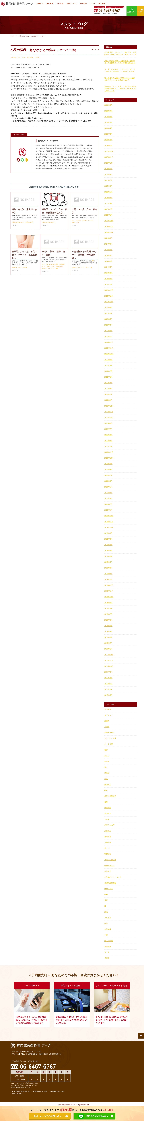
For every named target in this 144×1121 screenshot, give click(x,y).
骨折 (106, 900)
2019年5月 (108, 556)
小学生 (37, 57)
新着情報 (62, 264)
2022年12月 (108, 342)
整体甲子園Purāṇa (17, 1093)
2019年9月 (108, 533)
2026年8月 (108, 105)
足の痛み (30, 57)
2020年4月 (108, 493)
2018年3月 (108, 637)
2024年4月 (108, 267)
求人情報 (101, 3)
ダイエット (108, 715)
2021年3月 (108, 435)
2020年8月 (108, 469)
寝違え (106, 761)
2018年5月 (108, 626)
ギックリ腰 (45, 264)
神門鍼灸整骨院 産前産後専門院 (21, 1091)
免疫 (106, 779)
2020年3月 (108, 498)
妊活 (106, 923)
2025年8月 (108, 174)
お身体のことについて (18, 57)
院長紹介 (83, 3)
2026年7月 (108, 111)
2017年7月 (108, 684)
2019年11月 (108, 522)
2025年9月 (108, 169)
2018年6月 (108, 620)
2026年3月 (108, 134)
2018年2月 (108, 643)
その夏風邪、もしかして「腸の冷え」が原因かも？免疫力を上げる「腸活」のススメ (120, 53)
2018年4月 (108, 631)
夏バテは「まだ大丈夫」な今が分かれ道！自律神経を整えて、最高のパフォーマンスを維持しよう (120, 89)
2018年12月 (108, 585)
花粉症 (106, 773)
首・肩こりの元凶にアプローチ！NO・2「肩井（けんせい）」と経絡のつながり (119, 70)
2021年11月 (108, 412)
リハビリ (107, 918)
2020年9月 (108, 464)
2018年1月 (108, 649)
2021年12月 (108, 406)
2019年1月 (108, 579)
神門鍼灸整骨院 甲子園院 (40, 1091)
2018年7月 (108, 614)
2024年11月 (108, 227)
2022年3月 (108, 388)
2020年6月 (108, 481)
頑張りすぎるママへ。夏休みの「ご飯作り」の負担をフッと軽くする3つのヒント (120, 62)
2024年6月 (108, 255)
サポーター (108, 889)
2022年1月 (108, 400)
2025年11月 (108, 157)
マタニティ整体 (110, 738)
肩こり (44, 266)
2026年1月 (108, 146)
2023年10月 (108, 302)
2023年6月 (108, 313)
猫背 (106, 750)
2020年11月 (108, 452)
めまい (106, 756)
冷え (106, 767)
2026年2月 (108, 140)
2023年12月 (108, 290)
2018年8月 (108, 608)
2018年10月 (108, 597)
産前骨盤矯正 (59, 266)
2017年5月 (108, 695)
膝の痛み (107, 784)
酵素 (106, 790)
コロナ (106, 819)
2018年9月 (108, 603)
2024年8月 (108, 244)
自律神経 (107, 929)
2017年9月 (108, 672)
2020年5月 (108, 487)
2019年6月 (108, 550)
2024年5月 (108, 261)
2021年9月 (108, 423)
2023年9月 (108, 307)
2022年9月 (108, 360)
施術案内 (50, 3)
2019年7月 (108, 545)
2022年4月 (108, 383)
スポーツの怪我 (76, 220)
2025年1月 (108, 215)
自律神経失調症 (110, 883)
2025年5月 (108, 192)
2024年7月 (108, 250)
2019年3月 (108, 568)
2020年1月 (108, 510)
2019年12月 (108, 516)
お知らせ (60, 3)
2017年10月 (108, 666)
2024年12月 (108, 221)
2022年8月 (108, 365)
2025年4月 (108, 198)
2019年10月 (108, 527)
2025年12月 (108, 151)
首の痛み (107, 813)
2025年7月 (108, 180)
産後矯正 (107, 871)
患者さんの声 (29, 222)
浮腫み (106, 721)
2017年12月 (108, 655)
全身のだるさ (109, 865)
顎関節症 (107, 854)
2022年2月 (108, 394)
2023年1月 (108, 336)
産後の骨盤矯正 (53, 264)
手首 (106, 935)
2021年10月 (108, 417)
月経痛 (106, 958)
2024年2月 (108, 279)
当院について (72, 3)
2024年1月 (108, 284)
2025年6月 (108, 186)
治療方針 (40, 3)
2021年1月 (108, 446)
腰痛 (57, 268)
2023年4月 (108, 325)
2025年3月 (108, 203)
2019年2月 (108, 574)
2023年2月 (108, 331)
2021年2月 (108, 441)
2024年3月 (108, 273)
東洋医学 (107, 946)
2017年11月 (108, 660)
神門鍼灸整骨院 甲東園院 (57, 1091)
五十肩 (106, 952)
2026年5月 (108, 122)
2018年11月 (108, 591)
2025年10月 (108, 163)
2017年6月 (108, 689)
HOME (12, 36)
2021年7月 (108, 429)
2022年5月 (108, 377)
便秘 (106, 894)
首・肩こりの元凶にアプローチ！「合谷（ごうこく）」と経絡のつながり (119, 79)
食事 (106, 802)
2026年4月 (108, 128)
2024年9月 (108, 238)
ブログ (92, 3)
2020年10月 (108, 458)
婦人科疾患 (108, 941)
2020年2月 (108, 504)
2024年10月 (108, 232)
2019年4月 (108, 562)
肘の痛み (107, 831)
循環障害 (107, 837)
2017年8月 (108, 678)
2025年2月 (108, 209)
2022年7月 (108, 371)
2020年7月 (108, 475)
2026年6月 (108, 117)
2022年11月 (108, 348)
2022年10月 (108, 354)
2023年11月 (108, 296)
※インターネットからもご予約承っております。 (24, 1083)
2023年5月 (108, 319)
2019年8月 (108, 539)
